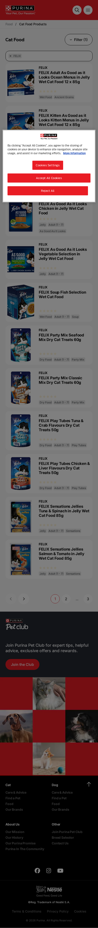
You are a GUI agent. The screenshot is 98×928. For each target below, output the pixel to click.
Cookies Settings (47, 165)
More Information (74, 153)
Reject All (47, 190)
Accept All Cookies (49, 178)
